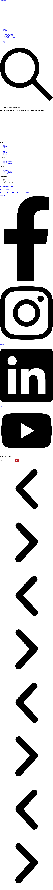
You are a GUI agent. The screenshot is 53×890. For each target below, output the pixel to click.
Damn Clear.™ (6, 31)
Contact (4, 42)
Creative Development (9, 35)
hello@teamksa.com (6, 186)
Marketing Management (10, 37)
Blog (4, 38)
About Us (5, 29)
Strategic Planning (9, 34)
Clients (4, 41)
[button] (26, 489)
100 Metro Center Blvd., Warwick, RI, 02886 (15, 193)
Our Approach (5, 30)
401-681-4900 (4, 190)
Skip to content (3, 0)
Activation (7, 36)
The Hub (4, 40)
